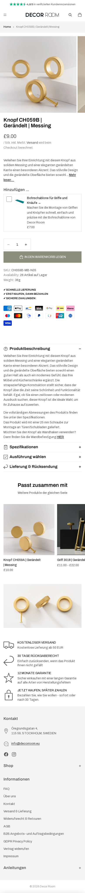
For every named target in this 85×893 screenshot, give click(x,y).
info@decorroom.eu (25, 743)
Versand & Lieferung (17, 811)
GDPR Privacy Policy (17, 841)
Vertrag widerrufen (16, 848)
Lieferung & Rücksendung (34, 466)
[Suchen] (70, 15)
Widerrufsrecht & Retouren (22, 818)
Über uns (9, 796)
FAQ (6, 789)
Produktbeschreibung (30, 348)
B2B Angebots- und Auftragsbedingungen (33, 833)
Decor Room (47, 886)
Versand (32, 142)
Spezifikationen (24, 447)
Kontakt (9, 804)
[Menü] (5, 15)
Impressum (11, 856)
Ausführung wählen (28, 457)
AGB (6, 826)
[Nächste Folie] (77, 538)
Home (7, 27)
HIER (60, 437)
